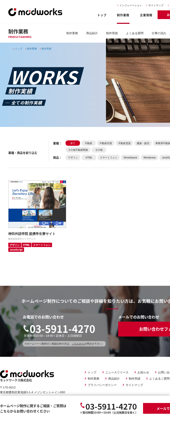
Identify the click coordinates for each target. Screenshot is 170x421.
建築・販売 (143, 143)
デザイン (73, 157)
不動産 (88, 143)
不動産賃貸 (124, 143)
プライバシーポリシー (102, 385)
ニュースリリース (117, 372)
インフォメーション (130, 5)
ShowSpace (130, 157)
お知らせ (143, 372)
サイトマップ (155, 5)
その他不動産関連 (78, 149)
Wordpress (149, 157)
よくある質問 (134, 33)
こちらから (78, 343)
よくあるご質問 (159, 378)
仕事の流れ (159, 33)
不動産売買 (106, 143)
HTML (89, 157)
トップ (102, 15)
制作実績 (112, 33)
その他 (99, 149)
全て (72, 143)
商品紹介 (92, 33)
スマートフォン (108, 157)
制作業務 (123, 15)
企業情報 (146, 15)
